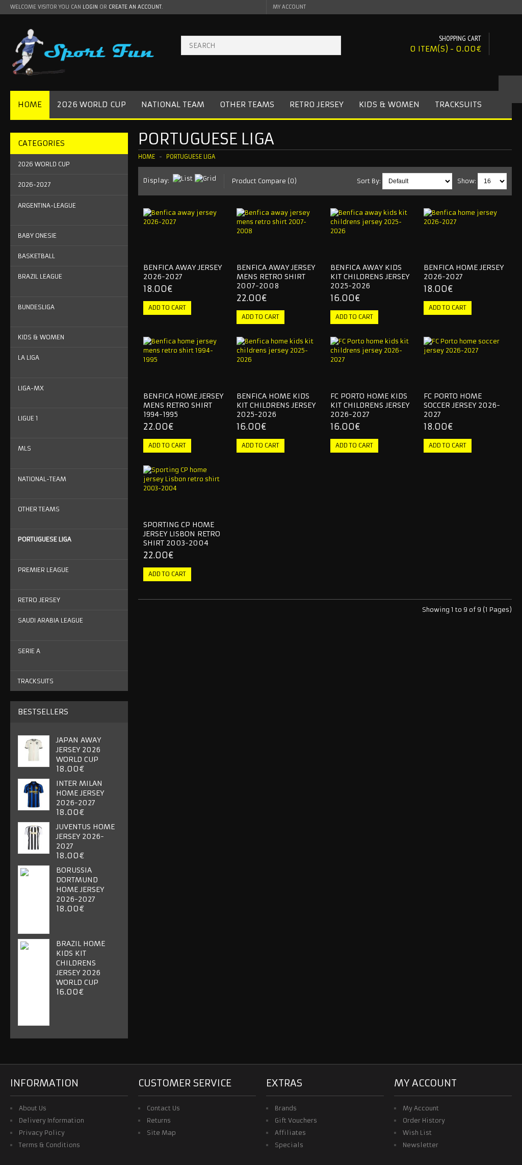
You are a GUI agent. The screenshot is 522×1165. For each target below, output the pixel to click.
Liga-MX (31, 388)
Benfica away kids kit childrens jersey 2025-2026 (369, 276)
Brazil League (40, 276)
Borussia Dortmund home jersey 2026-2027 (80, 884)
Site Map (161, 1132)
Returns (159, 1120)
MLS (24, 448)
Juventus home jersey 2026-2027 (85, 836)
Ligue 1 (28, 418)
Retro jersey (39, 600)
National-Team (42, 479)
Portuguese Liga (44, 539)
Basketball (36, 256)
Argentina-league (47, 205)
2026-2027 (34, 184)
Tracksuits (458, 104)
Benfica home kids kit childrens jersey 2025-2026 (276, 405)
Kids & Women (389, 104)
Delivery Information (51, 1120)
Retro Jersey (317, 104)
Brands (286, 1108)
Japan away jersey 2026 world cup (78, 749)
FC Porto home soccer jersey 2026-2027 (462, 405)
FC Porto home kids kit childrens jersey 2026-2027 (369, 405)
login (90, 7)
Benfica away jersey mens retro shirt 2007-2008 (276, 276)
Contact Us (163, 1108)
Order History (424, 1120)
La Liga (28, 357)
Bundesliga (36, 307)
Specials (289, 1145)
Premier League (43, 570)
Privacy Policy (42, 1132)
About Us (32, 1108)
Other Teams (247, 104)
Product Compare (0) (264, 181)
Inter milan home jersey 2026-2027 (80, 793)
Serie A (29, 651)
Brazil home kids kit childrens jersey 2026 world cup (80, 963)
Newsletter (420, 1145)
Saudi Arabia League (50, 620)
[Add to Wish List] (198, 246)
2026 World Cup (91, 104)
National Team (172, 104)
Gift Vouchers (296, 1120)
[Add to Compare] (215, 246)
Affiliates (290, 1132)
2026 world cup (44, 164)
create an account (135, 7)
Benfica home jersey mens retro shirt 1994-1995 (183, 405)
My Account (421, 1108)
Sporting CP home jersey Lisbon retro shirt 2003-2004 (181, 534)
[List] (183, 178)
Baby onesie (37, 235)
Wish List (417, 1132)
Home (30, 104)
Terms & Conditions (49, 1145)
